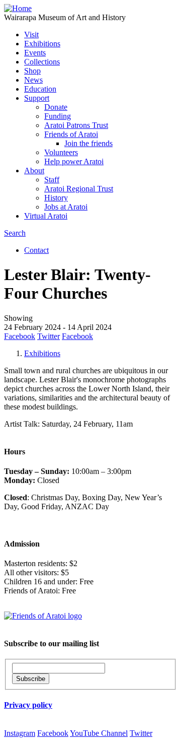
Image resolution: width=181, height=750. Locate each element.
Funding (57, 116)
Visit (31, 34)
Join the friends (88, 143)
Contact (36, 250)
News (33, 80)
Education (40, 89)
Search (15, 233)
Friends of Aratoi (71, 134)
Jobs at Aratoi (65, 206)
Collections (42, 61)
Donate (55, 107)
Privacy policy (28, 705)
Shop (32, 70)
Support (36, 98)
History (56, 197)
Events (35, 52)
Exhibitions (42, 43)
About (34, 170)
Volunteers (61, 152)
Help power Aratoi (74, 161)
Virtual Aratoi (45, 216)
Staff (51, 179)
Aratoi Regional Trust (78, 188)
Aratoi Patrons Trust (76, 125)
